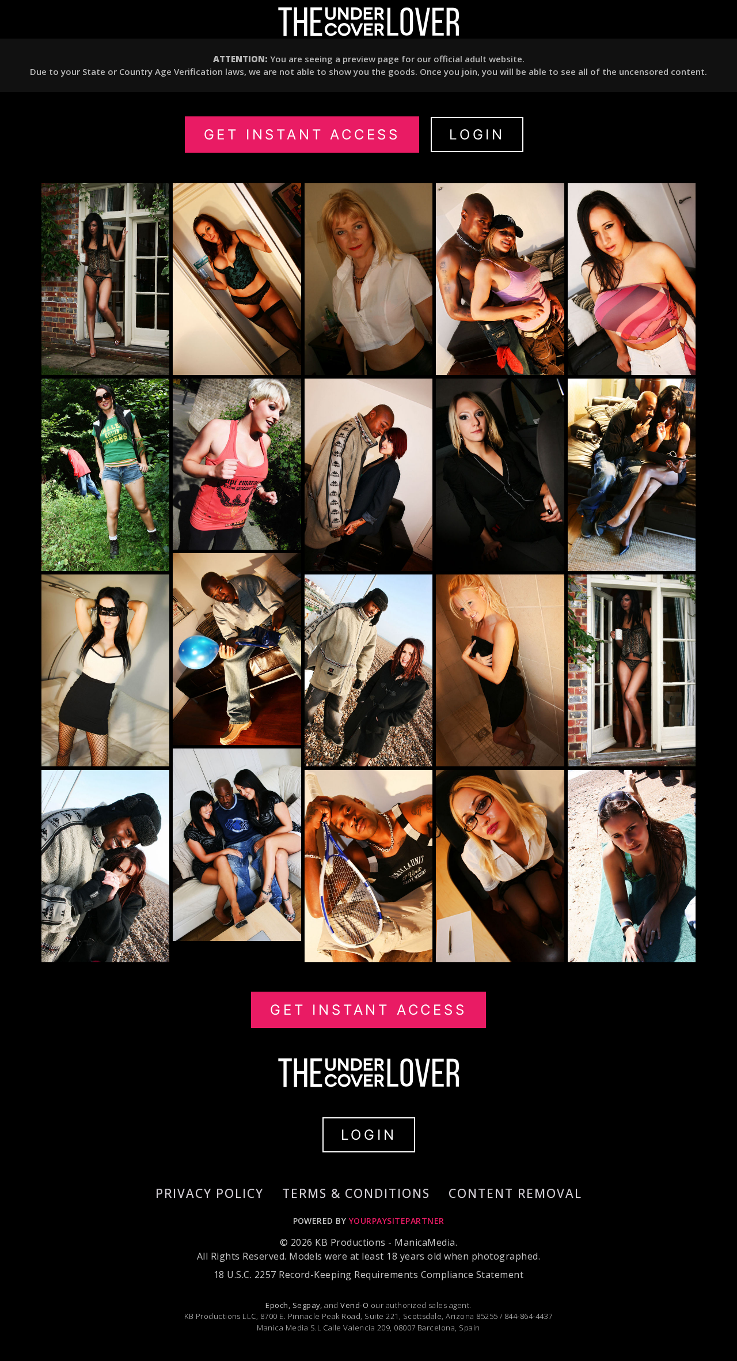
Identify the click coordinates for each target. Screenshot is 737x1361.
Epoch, (277, 1305)
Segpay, (307, 1305)
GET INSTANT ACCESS (302, 134)
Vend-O (354, 1305)
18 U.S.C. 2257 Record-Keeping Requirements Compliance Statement (368, 1274)
